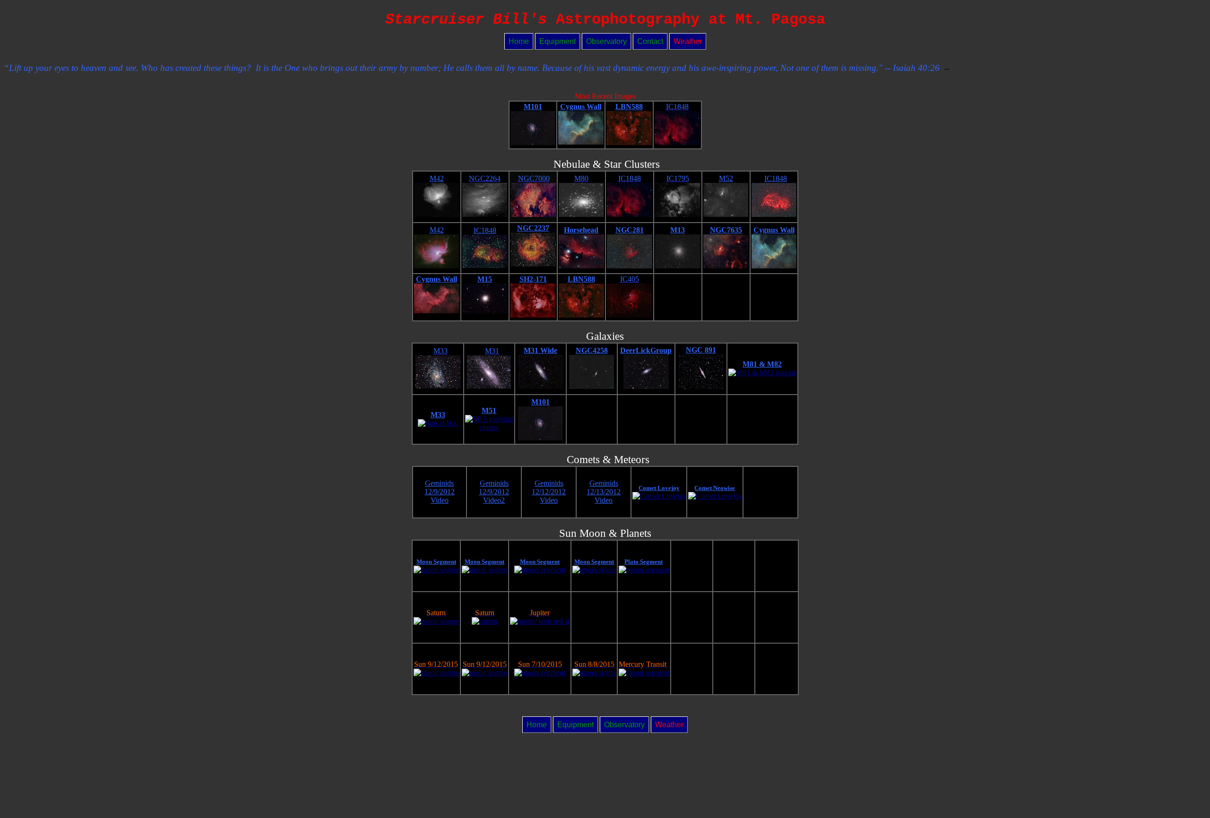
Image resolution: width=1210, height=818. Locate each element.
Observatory (606, 41)
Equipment (557, 41)
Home (519, 41)
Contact (650, 41)
